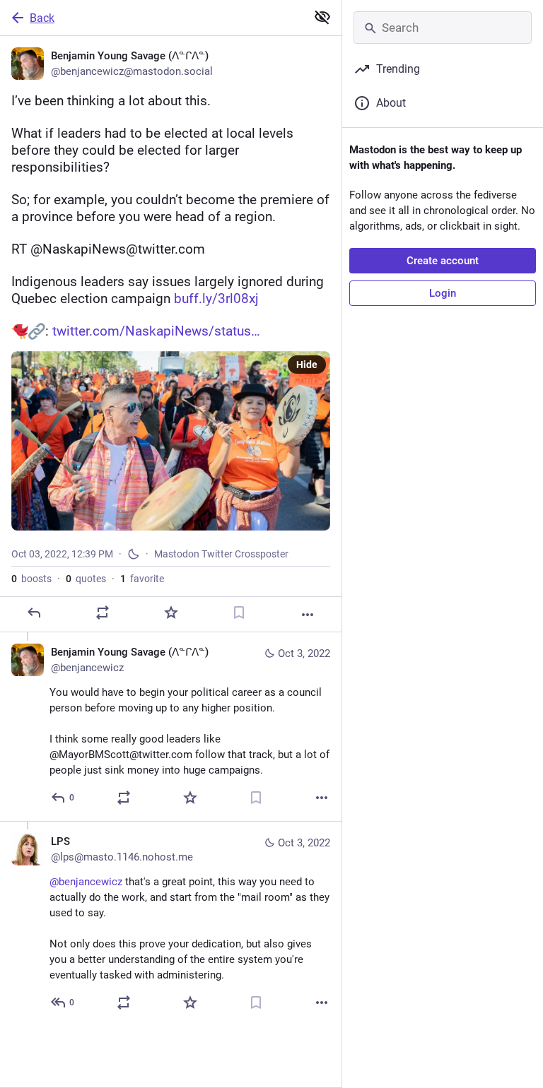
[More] (307, 614)
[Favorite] (171, 612)
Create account (443, 260)
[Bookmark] (238, 612)
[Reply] (33, 612)
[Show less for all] (322, 17)
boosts (31, 578)
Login (442, 293)
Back (42, 18)
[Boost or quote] (102, 612)
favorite (142, 578)
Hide (306, 364)
